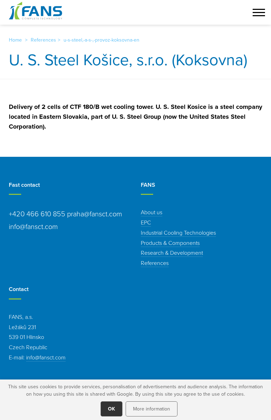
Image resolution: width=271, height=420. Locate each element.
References (43, 39)
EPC (146, 222)
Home (15, 39)
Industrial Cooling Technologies (178, 232)
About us (151, 212)
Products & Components (170, 243)
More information (151, 408)
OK (111, 408)
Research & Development (172, 253)
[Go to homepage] (35, 10)
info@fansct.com (46, 357)
